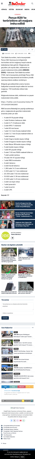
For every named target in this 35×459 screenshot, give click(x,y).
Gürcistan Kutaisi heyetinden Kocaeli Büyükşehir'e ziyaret (21, 361)
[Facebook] (11, 420)
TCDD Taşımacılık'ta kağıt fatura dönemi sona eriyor (25, 259)
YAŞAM (16, 357)
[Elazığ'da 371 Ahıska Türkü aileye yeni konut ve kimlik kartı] (26, 269)
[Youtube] (20, 420)
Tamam (22, 456)
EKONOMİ (19, 9)
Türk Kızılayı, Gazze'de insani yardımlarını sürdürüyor (23, 352)
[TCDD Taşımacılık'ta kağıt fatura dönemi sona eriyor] (26, 252)
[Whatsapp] (23, 420)
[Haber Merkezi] (5, 235)
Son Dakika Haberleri (9, 436)
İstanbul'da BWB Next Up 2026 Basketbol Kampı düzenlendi (23, 369)
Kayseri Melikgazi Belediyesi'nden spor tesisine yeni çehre (23, 336)
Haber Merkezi (16, 234)
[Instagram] (17, 420)
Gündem (18, 14)
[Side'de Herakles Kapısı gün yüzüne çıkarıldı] (26, 286)
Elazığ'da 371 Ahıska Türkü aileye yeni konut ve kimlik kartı (25, 276)
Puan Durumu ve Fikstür (9, 433)
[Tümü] (33, 327)
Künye (4, 443)
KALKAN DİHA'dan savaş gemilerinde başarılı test (23, 377)
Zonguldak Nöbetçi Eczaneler (11, 425)
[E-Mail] (12, 238)
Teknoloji (16, 373)
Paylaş (5, 49)
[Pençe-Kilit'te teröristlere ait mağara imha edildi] (17, 37)
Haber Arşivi (6, 438)
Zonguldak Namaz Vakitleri (10, 429)
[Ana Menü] (2, 3)
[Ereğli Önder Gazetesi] (17, 3)
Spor (15, 332)
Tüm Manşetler (7, 435)
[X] (14, 420)
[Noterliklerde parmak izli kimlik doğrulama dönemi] (9, 286)
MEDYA (27, 9)
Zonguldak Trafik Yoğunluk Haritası (13, 431)
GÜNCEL (4, 9)
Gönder (5, 318)
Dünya (16, 348)
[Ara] (32, 4)
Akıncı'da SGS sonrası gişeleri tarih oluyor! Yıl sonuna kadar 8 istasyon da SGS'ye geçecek (23, 344)
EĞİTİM (11, 9)
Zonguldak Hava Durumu (10, 427)
